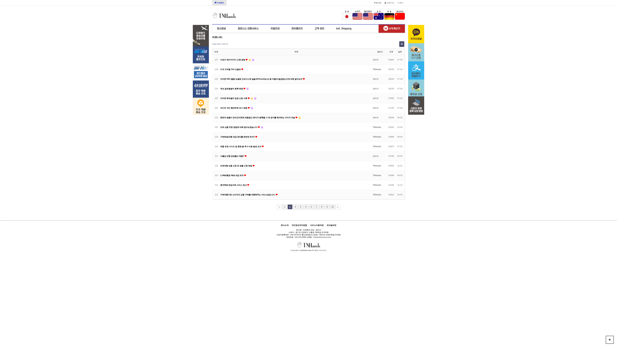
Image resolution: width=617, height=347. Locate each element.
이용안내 (275, 28)
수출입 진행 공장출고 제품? (232, 156)
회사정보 (221, 28)
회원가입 (390, 3)
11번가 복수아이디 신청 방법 (233, 60)
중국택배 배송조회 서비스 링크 (233, 185)
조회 (391, 52)
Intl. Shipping (343, 28)
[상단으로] (610, 340)
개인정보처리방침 (299, 225)
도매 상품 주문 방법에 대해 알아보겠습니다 (239, 127)
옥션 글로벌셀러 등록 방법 (231, 89)
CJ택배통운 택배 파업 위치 (232, 175)
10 (332, 207)
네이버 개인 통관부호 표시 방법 (234, 108)
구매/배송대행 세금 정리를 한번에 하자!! (237, 137)
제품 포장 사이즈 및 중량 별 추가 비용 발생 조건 (241, 146)
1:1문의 (400, 3)
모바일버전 (331, 225)
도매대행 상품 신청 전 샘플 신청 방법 (236, 166)
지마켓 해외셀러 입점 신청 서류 (234, 98)
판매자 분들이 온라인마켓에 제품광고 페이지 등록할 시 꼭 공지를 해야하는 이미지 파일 (257, 117)
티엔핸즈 (220, 3)
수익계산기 (394, 28)
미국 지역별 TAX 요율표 (230, 69)
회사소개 (285, 225)
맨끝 (337, 207)
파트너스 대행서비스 (248, 28)
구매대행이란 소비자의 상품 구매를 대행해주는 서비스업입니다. (248, 195)
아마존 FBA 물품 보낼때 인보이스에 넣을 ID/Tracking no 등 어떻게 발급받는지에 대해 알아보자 (261, 79)
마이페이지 (297, 28)
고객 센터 (319, 28)
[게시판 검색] (401, 44)
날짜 (400, 52)
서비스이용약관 (317, 225)
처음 (279, 207)
